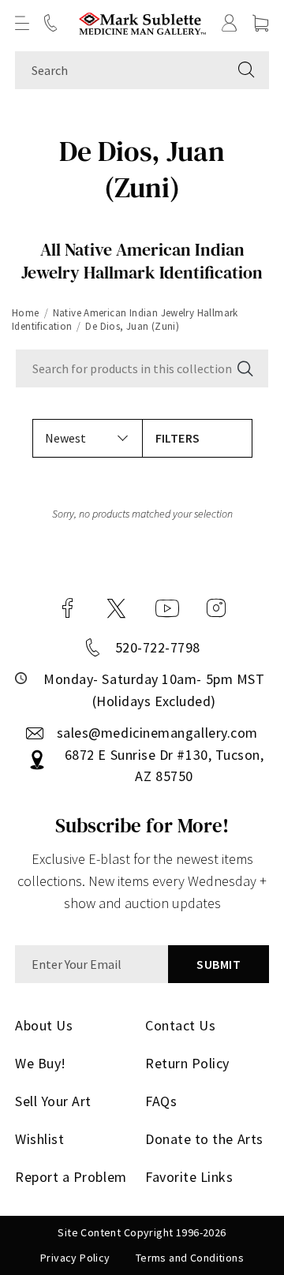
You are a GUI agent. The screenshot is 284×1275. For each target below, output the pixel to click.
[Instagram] (216, 608)
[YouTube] (167, 608)
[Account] (229, 23)
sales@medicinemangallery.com (157, 732)
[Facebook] (67, 608)
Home (25, 313)
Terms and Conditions (190, 1258)
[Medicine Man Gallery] (142, 23)
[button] (22, 23)
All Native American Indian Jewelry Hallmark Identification (142, 260)
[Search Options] (243, 368)
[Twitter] (116, 608)
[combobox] (119, 70)
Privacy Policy (75, 1258)
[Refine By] (197, 438)
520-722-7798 (157, 647)
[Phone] (50, 23)
